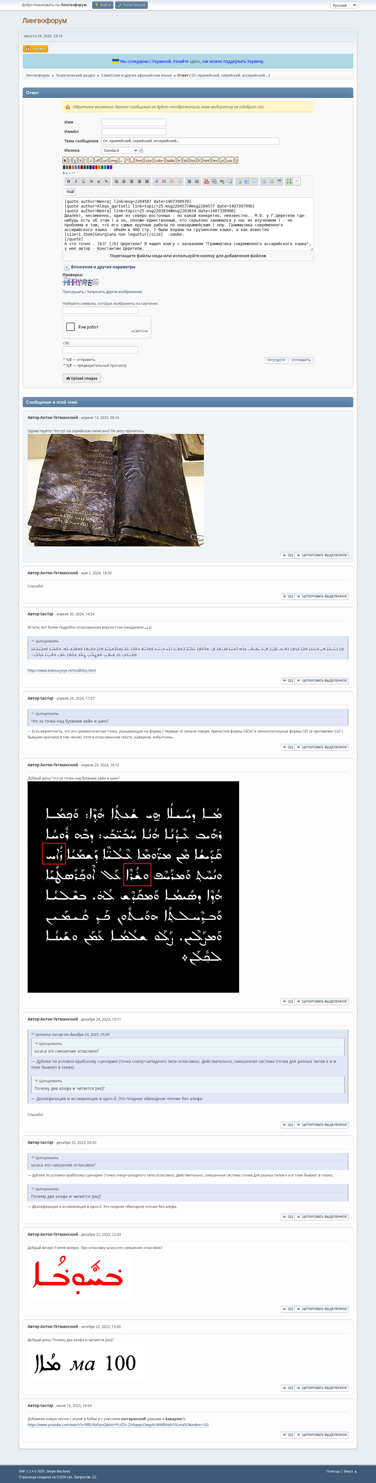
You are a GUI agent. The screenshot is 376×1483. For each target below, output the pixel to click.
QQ (290, 555)
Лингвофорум (44, 20)
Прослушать (73, 291)
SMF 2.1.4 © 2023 (32, 1471)
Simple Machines (58, 1471)
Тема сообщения (81, 141)
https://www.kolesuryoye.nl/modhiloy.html (62, 670)
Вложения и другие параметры (103, 267)
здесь (194, 61)
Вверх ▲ (350, 1471)
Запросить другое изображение (114, 291)
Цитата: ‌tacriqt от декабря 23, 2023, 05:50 (73, 1034)
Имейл (71, 131)
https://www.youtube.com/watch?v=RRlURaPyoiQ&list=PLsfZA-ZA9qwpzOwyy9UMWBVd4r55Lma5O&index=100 (118, 1424)
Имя (68, 122)
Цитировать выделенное (324, 555)
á (64, 172)
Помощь (333, 1471)
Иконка (72, 150)
